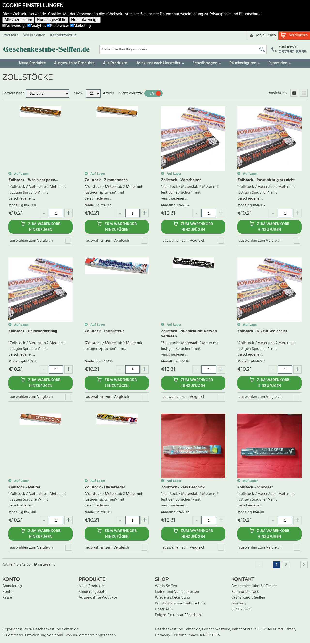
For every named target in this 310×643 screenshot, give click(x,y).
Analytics (38, 26)
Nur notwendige (85, 20)
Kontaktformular (64, 35)
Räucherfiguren (242, 63)
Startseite (10, 35)
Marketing (82, 26)
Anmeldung (12, 586)
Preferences (60, 26)
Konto (7, 592)
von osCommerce (81, 635)
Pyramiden (277, 63)
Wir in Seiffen (34, 35)
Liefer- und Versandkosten (177, 592)
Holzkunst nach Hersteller (157, 63)
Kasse (7, 598)
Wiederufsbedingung (172, 598)
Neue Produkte (32, 63)
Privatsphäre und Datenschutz (235, 14)
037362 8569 (241, 609)
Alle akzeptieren (18, 20)
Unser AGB (164, 609)
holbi (59, 635)
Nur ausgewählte (51, 20)
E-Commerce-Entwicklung (24, 635)
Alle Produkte (115, 63)
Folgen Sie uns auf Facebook (179, 615)
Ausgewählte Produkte (74, 63)
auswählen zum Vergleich (31, 241)
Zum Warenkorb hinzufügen (44, 227)
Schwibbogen (205, 63)
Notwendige (16, 26)
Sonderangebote (92, 592)
